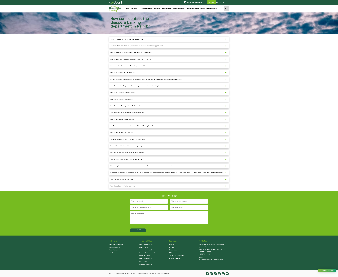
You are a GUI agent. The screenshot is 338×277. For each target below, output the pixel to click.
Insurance (157, 8)
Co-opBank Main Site (146, 244)
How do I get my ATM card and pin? (121, 132)
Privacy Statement (175, 258)
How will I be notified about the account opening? (126, 146)
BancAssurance (144, 256)
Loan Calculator (114, 247)
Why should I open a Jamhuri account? (122, 186)
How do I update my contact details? (122, 119)
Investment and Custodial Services (173, 8)
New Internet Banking (116, 244)
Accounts (134, 8)
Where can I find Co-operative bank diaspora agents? (127, 66)
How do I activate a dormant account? (122, 92)
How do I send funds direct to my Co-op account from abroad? (131, 52)
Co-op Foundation (145, 258)
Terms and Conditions (176, 256)
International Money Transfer (196, 8)
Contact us (113, 253)
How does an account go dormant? (121, 99)
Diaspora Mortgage (146, 8)
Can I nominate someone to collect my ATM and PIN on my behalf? (131, 126)
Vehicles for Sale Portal (147, 253)
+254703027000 (205, 252)
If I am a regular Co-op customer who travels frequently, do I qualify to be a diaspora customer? (141, 166)
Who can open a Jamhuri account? (121, 179)
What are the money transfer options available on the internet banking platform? (136, 46)
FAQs (171, 253)
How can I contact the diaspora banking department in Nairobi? (130, 59)
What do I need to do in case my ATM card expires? (127, 112)
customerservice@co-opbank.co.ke (211, 260)
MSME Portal (143, 247)
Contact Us (220, 2)
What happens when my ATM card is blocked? (125, 106)
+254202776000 (219, 250)
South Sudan (143, 261)
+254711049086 (204, 254)
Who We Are (113, 250)
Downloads (173, 250)
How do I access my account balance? (122, 72)
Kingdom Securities (145, 264)
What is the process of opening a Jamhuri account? (127, 159)
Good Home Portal (145, 250)
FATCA (171, 247)
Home (127, 8)
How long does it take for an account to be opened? (127, 153)
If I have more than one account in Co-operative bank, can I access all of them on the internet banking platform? (146, 79)
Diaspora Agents (211, 8)
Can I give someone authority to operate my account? (128, 139)
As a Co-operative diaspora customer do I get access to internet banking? (134, 86)
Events (210, 2)
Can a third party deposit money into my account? (126, 39)
